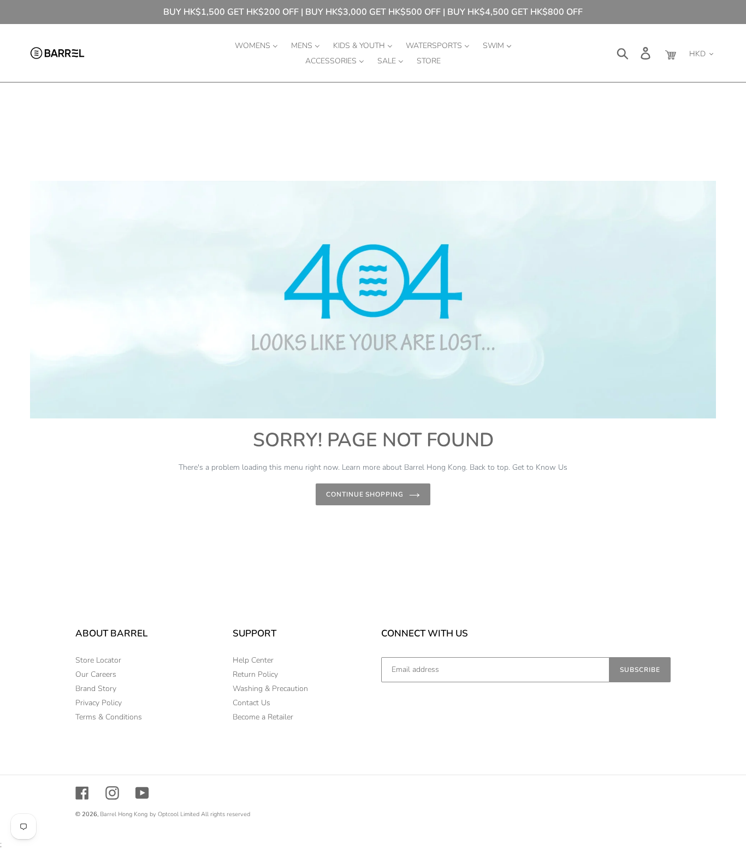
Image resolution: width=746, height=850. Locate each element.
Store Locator (98, 660)
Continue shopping (365, 494)
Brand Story (95, 688)
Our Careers (95, 674)
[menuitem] (256, 45)
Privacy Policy (98, 703)
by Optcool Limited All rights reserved (200, 814)
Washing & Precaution (270, 688)
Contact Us (251, 703)
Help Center (253, 660)
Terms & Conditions (108, 717)
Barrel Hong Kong (123, 814)
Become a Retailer (263, 717)
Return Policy (255, 674)
